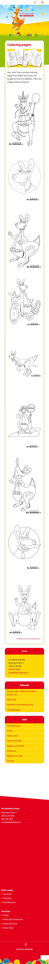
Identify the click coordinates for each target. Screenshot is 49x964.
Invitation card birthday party (20, 704)
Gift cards (11, 699)
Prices (9, 730)
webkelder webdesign (24, 949)
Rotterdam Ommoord (13, 919)
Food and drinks (14, 740)
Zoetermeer (8, 928)
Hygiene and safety (15, 746)
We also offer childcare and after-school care (22, 693)
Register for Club (14, 756)
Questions (11, 751)
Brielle (6, 915)
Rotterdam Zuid (10, 923)
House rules (12, 735)
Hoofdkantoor (9, 902)
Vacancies (7, 894)
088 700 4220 (14, 669)
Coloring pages (13, 709)
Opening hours (13, 725)
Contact (10, 761)
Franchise (7, 898)
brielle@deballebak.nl (18, 672)
